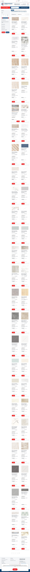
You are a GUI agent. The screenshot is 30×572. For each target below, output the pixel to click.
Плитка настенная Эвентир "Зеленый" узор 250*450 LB (24, 517)
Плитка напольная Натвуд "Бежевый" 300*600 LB (14, 251)
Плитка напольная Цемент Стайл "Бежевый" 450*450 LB (24, 321)
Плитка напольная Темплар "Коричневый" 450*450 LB (15, 67)
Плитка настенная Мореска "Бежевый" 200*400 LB (15, 172)
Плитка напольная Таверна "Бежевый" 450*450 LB (24, 427)
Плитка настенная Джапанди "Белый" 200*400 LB (24, 212)
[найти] (18, 7)
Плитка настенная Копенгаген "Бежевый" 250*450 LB (15, 384)
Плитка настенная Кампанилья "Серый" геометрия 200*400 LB (24, 129)
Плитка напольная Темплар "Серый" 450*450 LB (14, 90)
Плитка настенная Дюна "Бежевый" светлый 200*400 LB (24, 22)
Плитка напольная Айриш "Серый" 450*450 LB (15, 274)
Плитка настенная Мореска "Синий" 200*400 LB (24, 149)
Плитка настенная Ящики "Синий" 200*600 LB (15, 536)
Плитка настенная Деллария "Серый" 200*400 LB (24, 192)
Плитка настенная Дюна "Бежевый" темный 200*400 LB (14, 22)
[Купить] (13, 33)
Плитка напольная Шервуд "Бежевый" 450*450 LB (14, 451)
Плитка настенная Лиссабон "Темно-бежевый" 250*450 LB (24, 404)
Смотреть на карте (28, 5)
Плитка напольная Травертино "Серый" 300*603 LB (24, 87)
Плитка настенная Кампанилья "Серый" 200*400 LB (15, 42)
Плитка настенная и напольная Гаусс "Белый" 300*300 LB (24, 344)
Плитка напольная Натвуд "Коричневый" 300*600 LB (24, 251)
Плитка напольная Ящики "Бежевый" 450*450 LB (24, 451)
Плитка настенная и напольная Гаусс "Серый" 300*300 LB (15, 344)
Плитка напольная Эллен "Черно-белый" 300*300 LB (15, 497)
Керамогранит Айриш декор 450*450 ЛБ (24, 45)
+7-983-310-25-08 (17, 4)
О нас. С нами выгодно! (4, 559)
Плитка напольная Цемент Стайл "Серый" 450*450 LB (15, 321)
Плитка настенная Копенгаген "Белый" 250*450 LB (24, 384)
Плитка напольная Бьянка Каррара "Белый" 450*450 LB (24, 274)
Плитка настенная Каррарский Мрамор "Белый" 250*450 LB (15, 192)
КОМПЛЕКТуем (3, 560)
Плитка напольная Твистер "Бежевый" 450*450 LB (24, 297)
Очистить (7, 32)
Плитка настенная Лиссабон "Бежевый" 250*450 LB (24, 537)
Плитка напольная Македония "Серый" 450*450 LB (15, 297)
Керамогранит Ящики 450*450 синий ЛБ (15, 113)
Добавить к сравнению (14, 26)
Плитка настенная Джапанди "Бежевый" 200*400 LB (15, 212)
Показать (3, 32)
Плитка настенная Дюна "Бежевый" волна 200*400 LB (15, 129)
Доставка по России (13, 560)
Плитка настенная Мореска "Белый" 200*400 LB (24, 172)
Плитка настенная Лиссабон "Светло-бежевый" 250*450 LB (15, 404)
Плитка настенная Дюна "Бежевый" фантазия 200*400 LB (24, 110)
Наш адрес (3, 562)
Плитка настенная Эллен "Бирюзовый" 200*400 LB (15, 231)
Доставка (3, 561)
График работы (4, 563)
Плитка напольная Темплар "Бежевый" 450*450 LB (24, 67)
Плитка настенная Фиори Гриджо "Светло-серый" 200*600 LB (15, 516)
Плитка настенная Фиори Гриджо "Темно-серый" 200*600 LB (24, 493)
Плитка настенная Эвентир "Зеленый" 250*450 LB (14, 364)
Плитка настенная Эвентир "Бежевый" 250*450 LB (24, 364)
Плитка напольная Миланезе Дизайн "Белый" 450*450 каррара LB (14, 427)
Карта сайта (12, 559)
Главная (12, 10)
